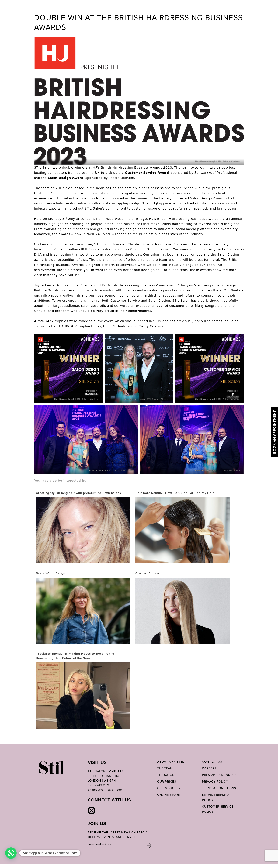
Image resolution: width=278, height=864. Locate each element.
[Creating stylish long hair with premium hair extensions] (83, 561)
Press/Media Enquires (221, 775)
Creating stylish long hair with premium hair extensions (78, 493)
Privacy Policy (215, 781)
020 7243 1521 (98, 785)
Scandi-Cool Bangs (50, 573)
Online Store (168, 795)
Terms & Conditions (219, 788)
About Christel (170, 761)
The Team (165, 768)
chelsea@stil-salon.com (105, 789)
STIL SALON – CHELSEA (105, 771)
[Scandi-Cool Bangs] (83, 617)
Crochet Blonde (147, 573)
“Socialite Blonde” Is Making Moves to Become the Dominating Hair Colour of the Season (75, 655)
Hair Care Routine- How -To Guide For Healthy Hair (174, 493)
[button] (11, 853)
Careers (209, 768)
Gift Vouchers (169, 788)
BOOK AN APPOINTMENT (274, 432)
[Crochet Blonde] (182, 632)
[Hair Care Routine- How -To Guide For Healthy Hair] (182, 529)
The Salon (166, 775)
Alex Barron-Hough (205, 161)
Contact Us (212, 761)
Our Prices (166, 781)
